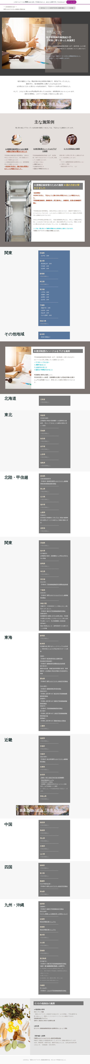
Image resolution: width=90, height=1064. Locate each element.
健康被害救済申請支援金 (54, 689)
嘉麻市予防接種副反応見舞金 (55, 909)
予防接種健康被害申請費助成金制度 (57, 584)
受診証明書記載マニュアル (47, 780)
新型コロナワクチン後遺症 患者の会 (14, 9)
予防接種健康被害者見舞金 (54, 708)
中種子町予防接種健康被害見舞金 (56, 963)
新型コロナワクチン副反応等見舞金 (57, 681)
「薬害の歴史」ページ (66, 224)
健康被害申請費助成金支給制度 (56, 663)
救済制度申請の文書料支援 (54, 658)
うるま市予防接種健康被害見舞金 (56, 990)
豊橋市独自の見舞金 (60, 720)
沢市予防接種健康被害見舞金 (56, 611)
